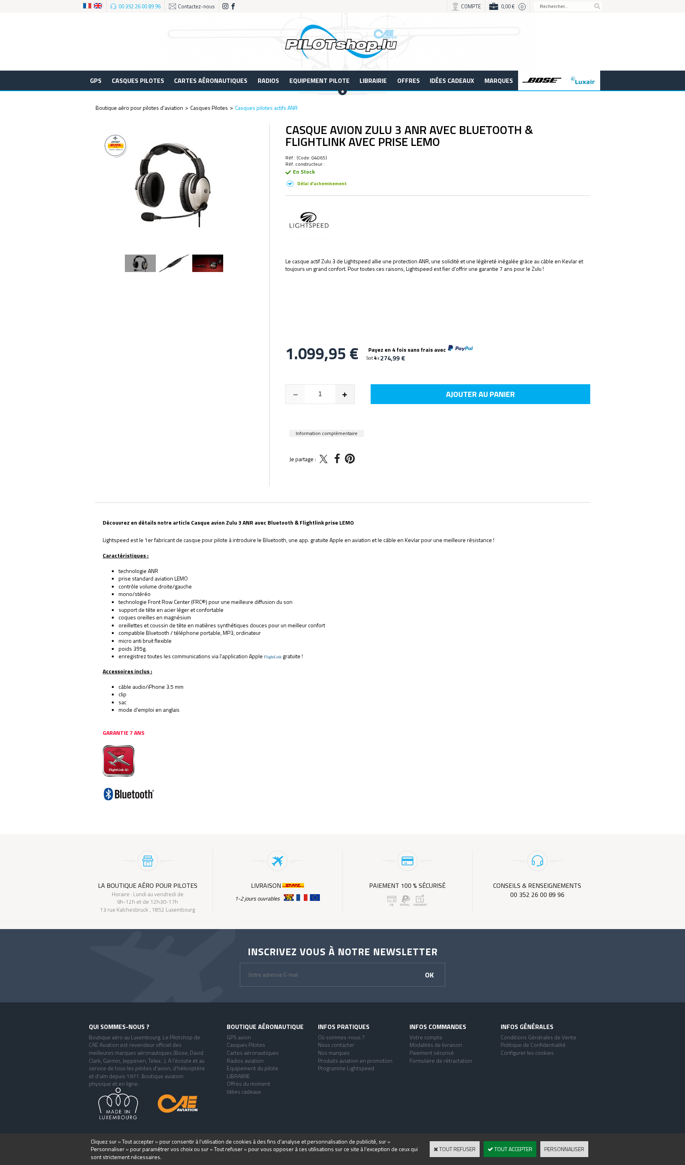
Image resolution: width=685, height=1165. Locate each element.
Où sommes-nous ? (341, 1037)
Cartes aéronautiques (210, 80)
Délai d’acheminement (322, 183)
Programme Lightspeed (346, 1068)
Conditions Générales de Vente (538, 1037)
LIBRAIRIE (373, 80)
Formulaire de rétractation (440, 1060)
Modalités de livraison (435, 1044)
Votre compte (425, 1037)
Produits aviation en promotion (355, 1060)
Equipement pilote (319, 80)
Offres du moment (248, 1083)
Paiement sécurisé (431, 1052)
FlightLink (273, 657)
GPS (95, 80)
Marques (498, 80)
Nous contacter (336, 1044)
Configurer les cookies (527, 1052)
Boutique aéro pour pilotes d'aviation (139, 107)
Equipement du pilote (252, 1068)
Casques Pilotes (138, 80)
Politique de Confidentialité (533, 1044)
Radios (268, 80)
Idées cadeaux (452, 80)
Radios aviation (245, 1060)
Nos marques (334, 1052)
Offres (408, 80)
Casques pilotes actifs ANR (266, 107)
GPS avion (239, 1037)
